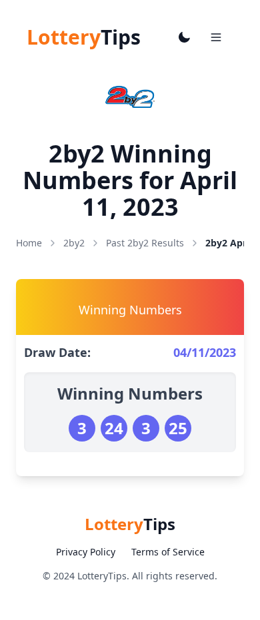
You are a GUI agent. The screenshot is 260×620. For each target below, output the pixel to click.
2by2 (74, 242)
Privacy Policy (85, 551)
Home (29, 242)
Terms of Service (168, 551)
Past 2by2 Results (145, 242)
